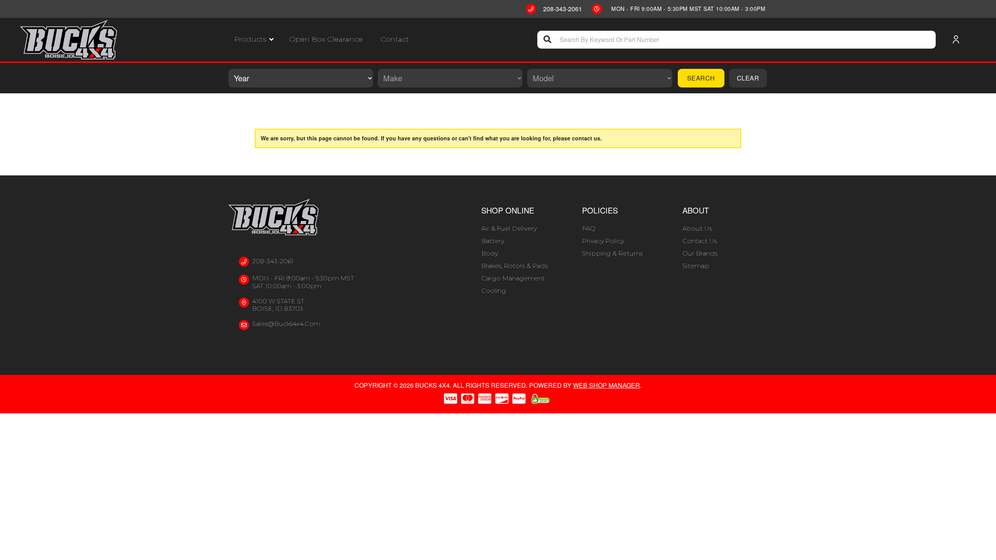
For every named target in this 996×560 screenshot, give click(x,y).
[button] (254, 39)
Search (701, 78)
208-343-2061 (273, 261)
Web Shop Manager (606, 385)
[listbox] (300, 78)
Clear (748, 78)
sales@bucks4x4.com (286, 323)
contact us (586, 138)
